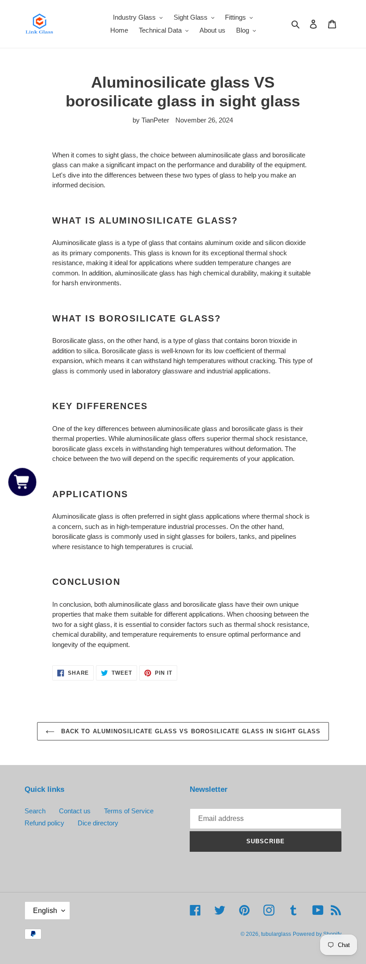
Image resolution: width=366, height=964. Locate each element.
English (45, 910)
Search (35, 811)
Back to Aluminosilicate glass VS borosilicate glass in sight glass (189, 731)
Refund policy (44, 823)
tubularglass (276, 934)
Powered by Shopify (317, 934)
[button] (22, 482)
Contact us (75, 811)
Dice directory (98, 823)
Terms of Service (129, 811)
